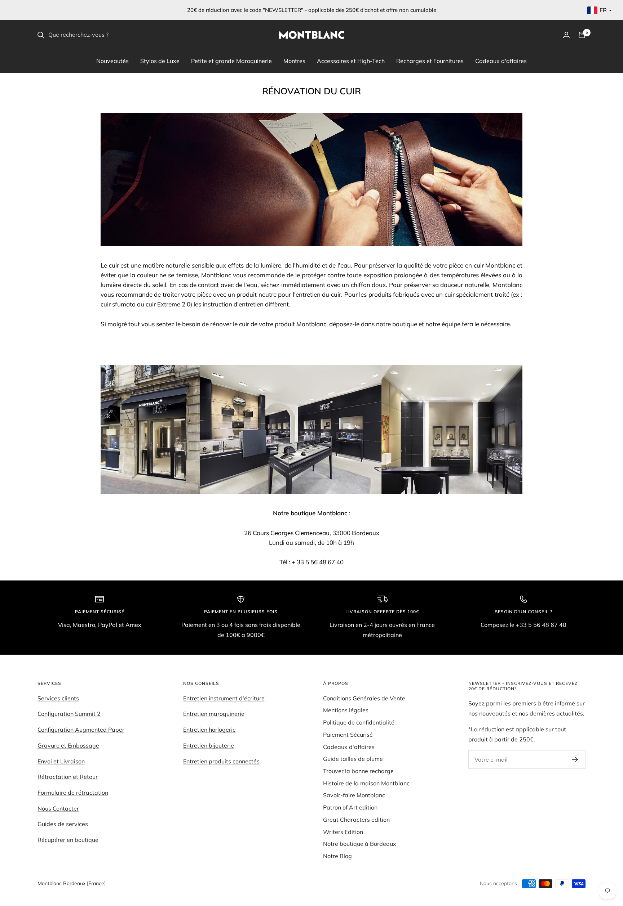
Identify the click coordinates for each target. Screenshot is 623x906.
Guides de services (62, 823)
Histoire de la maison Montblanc (366, 783)
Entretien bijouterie (208, 745)
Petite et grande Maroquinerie (231, 60)
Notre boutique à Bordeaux (359, 843)
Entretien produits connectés (221, 761)
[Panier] (582, 35)
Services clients (58, 698)
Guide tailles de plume (353, 758)
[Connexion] (566, 35)
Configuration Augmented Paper (80, 729)
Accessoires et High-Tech (351, 60)
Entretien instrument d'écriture (224, 698)
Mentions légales (345, 710)
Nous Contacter (58, 808)
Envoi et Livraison (61, 761)
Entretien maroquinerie (213, 713)
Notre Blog (337, 856)
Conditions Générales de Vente (364, 698)
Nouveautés (112, 60)
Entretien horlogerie (209, 729)
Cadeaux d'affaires (501, 60)
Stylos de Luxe (160, 60)
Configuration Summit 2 (69, 713)
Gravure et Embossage (68, 745)
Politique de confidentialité (358, 722)
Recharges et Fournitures (430, 60)
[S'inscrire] (575, 759)
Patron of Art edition (350, 807)
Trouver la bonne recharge (358, 771)
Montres (294, 60)
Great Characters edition (356, 819)
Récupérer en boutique (67, 839)
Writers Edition (343, 831)
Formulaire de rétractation (72, 792)
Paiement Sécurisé (348, 734)
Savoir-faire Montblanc (354, 795)
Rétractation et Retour (67, 776)
